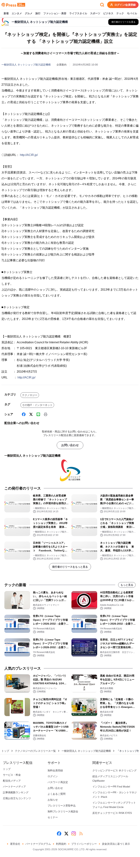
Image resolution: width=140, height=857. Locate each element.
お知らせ (53, 799)
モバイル (132, 13)
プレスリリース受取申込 (62, 805)
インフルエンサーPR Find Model (111, 786)
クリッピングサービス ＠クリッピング (114, 770)
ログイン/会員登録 (125, 4)
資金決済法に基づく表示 (116, 843)
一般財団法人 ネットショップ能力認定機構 (26, 64)
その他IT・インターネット (37, 405)
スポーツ (95, 13)
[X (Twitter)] (31, 414)
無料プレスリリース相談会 (63, 811)
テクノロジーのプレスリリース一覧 (35, 750)
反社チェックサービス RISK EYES (112, 812)
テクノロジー (29, 395)
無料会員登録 (55, 770)
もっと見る (126, 584)
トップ (5, 750)
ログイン (53, 776)
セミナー (53, 817)
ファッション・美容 (54, 13)
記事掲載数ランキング (15, 792)
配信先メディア (12, 780)
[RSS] (81, 833)
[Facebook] (24, 414)
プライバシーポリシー (84, 843)
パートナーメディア (14, 786)
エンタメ (17, 13)
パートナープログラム (38, 843)
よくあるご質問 (56, 793)
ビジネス (108, 13)
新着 (6, 13)
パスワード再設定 (58, 782)
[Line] (38, 414)
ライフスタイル (78, 13)
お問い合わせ (70, 445)
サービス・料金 (12, 774)
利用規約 (61, 843)
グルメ (28, 13)
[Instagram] (73, 833)
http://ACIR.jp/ (29, 154)
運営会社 (15, 843)
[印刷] (45, 414)
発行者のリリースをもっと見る (70, 566)
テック (120, 13)
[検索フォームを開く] (102, 5)
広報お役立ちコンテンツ (17, 798)
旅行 (37, 13)
